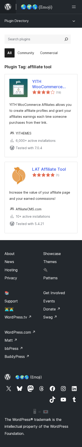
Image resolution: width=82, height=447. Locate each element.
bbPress (14, 348)
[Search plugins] (66, 39)
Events (49, 301)
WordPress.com (20, 332)
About (10, 253)
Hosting (11, 270)
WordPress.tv (18, 317)
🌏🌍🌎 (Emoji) (28, 377)
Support (11, 301)
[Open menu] (74, 7)
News (9, 261)
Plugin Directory (17, 21)
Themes (50, 261)
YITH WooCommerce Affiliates (47, 84)
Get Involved (54, 293)
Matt (11, 340)
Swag (50, 317)
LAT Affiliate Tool (49, 169)
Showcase (52, 253)
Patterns (50, 278)
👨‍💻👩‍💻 (9, 309)
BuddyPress (17, 356)
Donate (51, 309)
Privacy (11, 278)
